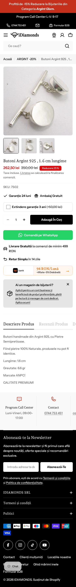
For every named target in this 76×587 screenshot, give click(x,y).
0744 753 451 (53, 413)
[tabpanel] (38, 359)
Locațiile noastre (59, 557)
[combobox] (38, 46)
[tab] (18, 325)
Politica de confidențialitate (24, 483)
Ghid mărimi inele (46, 564)
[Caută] (67, 46)
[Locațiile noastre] (54, 35)
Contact (9, 557)
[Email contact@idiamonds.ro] (37, 25)
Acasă (7, 59)
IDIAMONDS (23, 580)
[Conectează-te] (62, 35)
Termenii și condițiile (56, 478)
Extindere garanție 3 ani (37, 207)
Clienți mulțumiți (31, 557)
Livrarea (25, 172)
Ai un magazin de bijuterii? (34, 285)
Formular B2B (13, 571)
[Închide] (68, 284)
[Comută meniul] (5, 35)
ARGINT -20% (26, 59)
